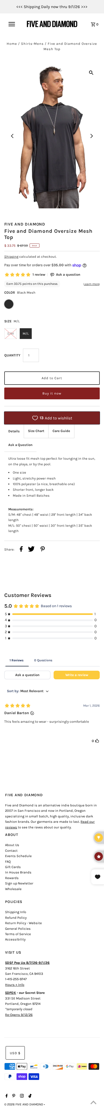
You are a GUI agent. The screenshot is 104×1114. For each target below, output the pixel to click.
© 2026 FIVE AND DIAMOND (24, 1104)
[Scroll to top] (93, 1103)
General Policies (18, 929)
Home (12, 44)
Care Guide (61, 431)
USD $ (15, 1053)
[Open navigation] (14, 24)
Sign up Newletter (19, 883)
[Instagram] (21, 1096)
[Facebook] (6, 1096)
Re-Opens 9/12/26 (19, 1015)
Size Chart (36, 431)
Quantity (12, 355)
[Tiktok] (29, 1096)
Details (14, 431)
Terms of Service (18, 934)
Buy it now (51, 393)
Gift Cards (13, 867)
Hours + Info (14, 985)
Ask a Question (20, 445)
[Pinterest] (13, 1096)
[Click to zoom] (91, 72)
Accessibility (15, 939)
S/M (10, 333)
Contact (11, 851)
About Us (12, 845)
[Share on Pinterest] (43, 549)
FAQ (8, 862)
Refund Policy (16, 918)
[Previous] (13, 136)
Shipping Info (15, 912)
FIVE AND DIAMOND (24, 224)
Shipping (11, 256)
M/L (26, 333)
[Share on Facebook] (21, 549)
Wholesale (13, 889)
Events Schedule (18, 856)
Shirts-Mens (32, 44)
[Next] (91, 136)
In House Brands (18, 872)
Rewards (12, 878)
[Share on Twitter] (31, 549)
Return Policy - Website (23, 923)
